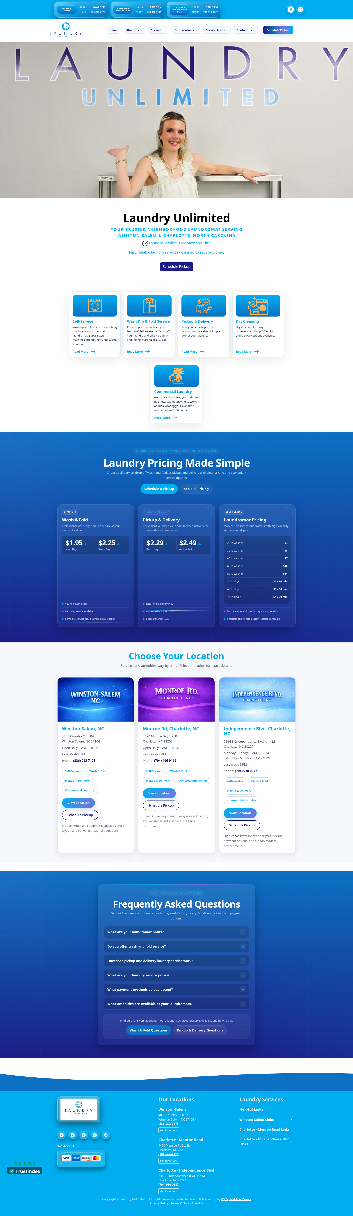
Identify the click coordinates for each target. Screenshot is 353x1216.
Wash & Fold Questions (149, 1030)
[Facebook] (291, 10)
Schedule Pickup (278, 30)
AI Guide (197, 1203)
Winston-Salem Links (256, 1119)
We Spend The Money (236, 1199)
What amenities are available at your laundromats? (149, 1004)
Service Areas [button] (215, 30)
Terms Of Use (180, 1203)
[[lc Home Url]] (64, 29)
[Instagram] (300, 10)
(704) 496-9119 (165, 760)
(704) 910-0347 (246, 771)
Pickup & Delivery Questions (200, 1030)
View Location (78, 803)
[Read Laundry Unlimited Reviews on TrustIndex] (24, 1171)
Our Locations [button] (184, 30)
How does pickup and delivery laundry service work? (150, 961)
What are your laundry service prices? (138, 975)
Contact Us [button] (244, 30)
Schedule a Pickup (159, 489)
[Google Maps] (61, 1135)
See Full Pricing (196, 489)
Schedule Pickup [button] (176, 266)
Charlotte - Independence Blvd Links (264, 1141)
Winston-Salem (67, 9)
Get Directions (169, 1130)
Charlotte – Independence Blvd (179, 9)
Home (113, 30)
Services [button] (156, 30)
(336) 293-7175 (84, 760)
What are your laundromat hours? (135, 932)
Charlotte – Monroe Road (123, 9)
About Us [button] (132, 30)
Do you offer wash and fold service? (136, 946)
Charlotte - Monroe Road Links (264, 1129)
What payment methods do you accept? (140, 989)
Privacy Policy (159, 1203)
